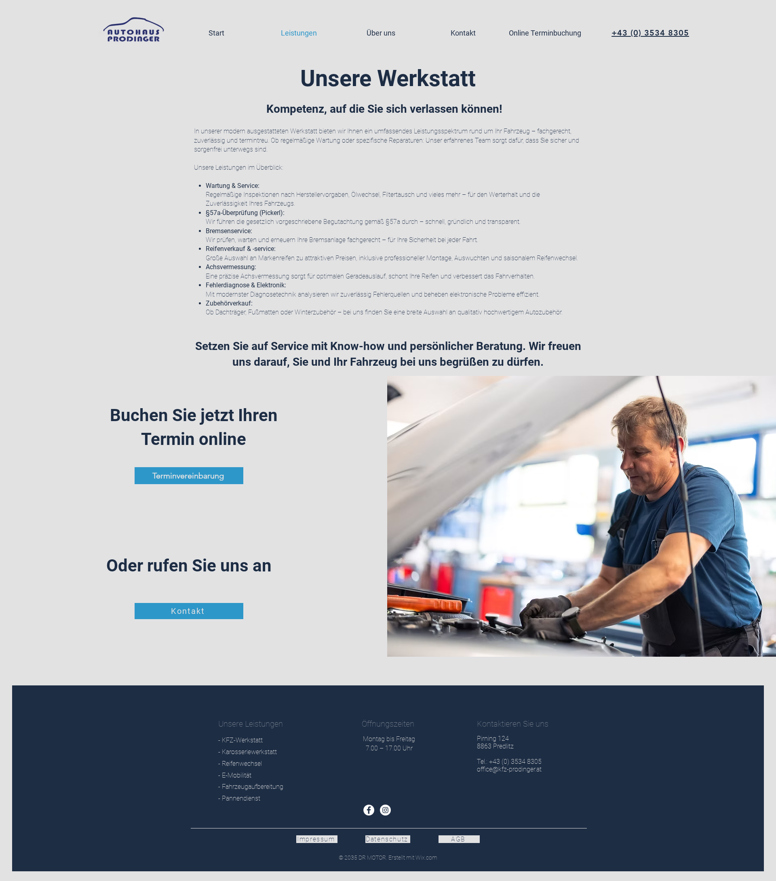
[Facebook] (368, 810)
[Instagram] (385, 810)
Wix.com (425, 857)
